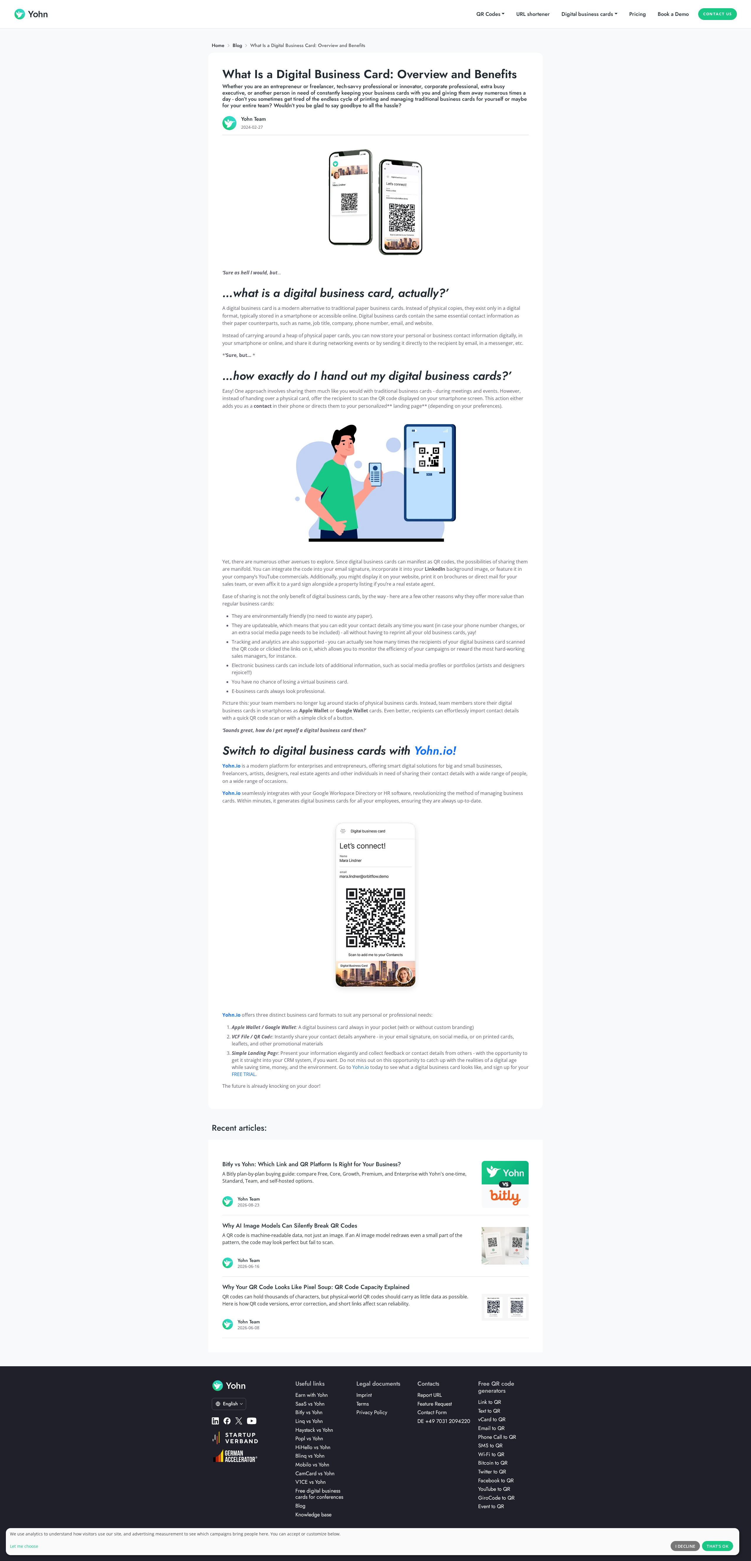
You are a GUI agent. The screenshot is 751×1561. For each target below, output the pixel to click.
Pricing (637, 14)
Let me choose (24, 1546)
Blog (237, 45)
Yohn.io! (435, 750)
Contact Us (717, 13)
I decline (685, 1546)
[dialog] (372, 1541)
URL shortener (533, 14)
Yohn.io (360, 1067)
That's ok (717, 1546)
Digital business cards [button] (587, 14)
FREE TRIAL (244, 1074)
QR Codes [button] (488, 14)
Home (218, 45)
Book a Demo (673, 14)
